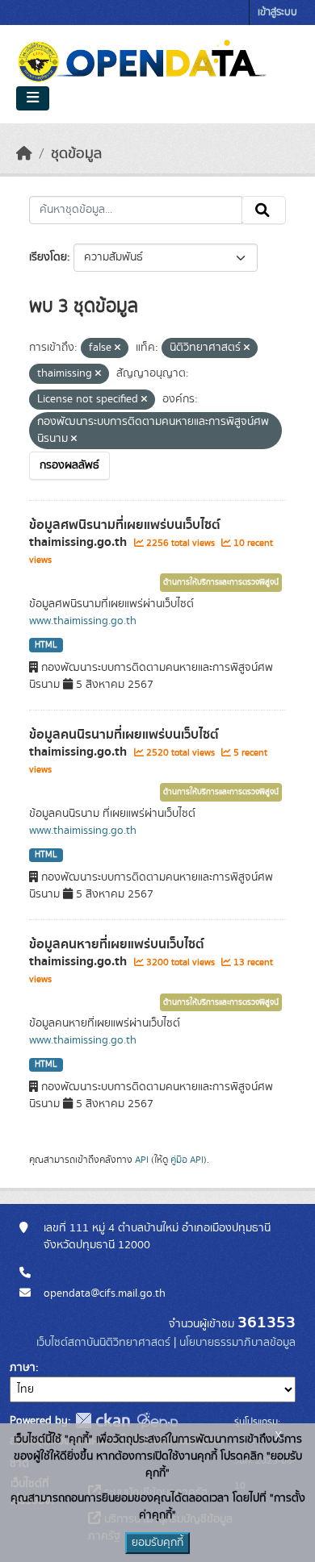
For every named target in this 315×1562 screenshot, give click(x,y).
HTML (46, 645)
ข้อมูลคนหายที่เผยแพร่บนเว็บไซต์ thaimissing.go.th (116, 953)
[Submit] (264, 210)
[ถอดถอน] (117, 348)
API (142, 1159)
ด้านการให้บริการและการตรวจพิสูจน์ (221, 582)
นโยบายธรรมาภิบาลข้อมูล (237, 1343)
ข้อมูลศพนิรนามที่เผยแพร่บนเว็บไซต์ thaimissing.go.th (124, 533)
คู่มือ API (187, 1159)
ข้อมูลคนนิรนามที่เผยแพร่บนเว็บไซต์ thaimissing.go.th (124, 743)
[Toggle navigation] (32, 98)
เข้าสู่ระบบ (277, 12)
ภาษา (23, 1368)
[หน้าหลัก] (24, 154)
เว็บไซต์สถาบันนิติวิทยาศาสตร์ (103, 1343)
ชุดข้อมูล (76, 154)
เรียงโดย (48, 257)
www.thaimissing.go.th (82, 621)
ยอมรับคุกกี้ (157, 1543)
